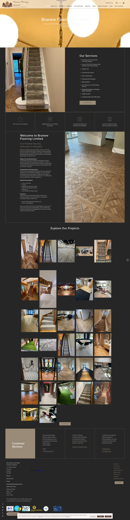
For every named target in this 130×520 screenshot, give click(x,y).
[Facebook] (2, 504)
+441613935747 (29, 203)
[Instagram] (2, 516)
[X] (2, 513)
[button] (124, 3)
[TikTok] (2, 510)
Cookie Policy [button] (40, 516)
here (36, 209)
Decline (100, 516)
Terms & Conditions (118, 470)
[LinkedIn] (2, 507)
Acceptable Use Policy (119, 478)
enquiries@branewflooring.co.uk (33, 201)
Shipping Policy (117, 472)
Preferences (93, 516)
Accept (108, 516)
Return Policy (117, 474)
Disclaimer (116, 476)
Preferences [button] (68, 516)
